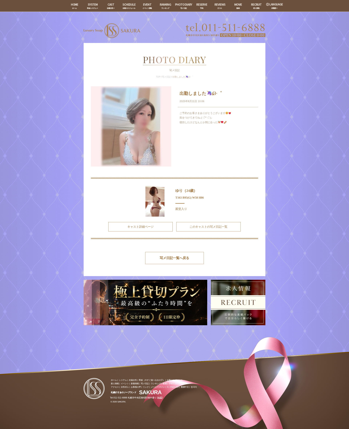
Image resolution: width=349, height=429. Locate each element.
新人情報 (115, 383)
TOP (158, 77)
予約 (171, 383)
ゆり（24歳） (186, 191)
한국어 (194, 387)
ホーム (114, 380)
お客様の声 (136, 387)
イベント (125, 383)
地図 (160, 397)
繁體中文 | (185, 387)
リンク (146, 387)
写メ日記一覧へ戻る (174, 258)
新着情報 (135, 383)
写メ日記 (166, 77)
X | (168, 387)
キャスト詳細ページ (140, 226)
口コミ (178, 383)
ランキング (156, 383)
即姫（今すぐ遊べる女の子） (152, 380)
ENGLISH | (175, 387)
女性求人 (125, 387)
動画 (165, 383)
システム (123, 380)
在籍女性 (133, 380)
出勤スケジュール (175, 380)
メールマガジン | (158, 387)
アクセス (115, 387)
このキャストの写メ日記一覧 (208, 226)
